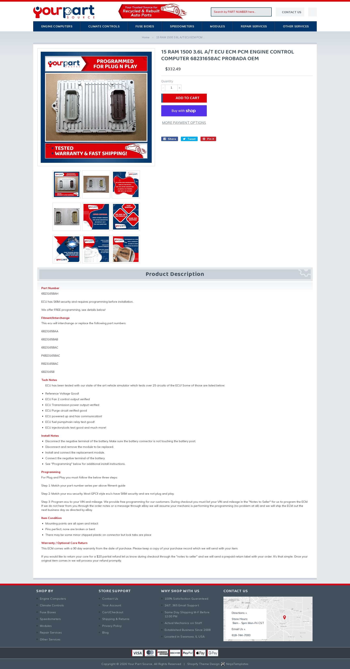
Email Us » (238, 629)
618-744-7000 (241, 635)
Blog (105, 632)
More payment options (184, 122)
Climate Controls (104, 26)
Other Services (296, 26)
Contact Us (110, 598)
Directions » (239, 613)
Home (145, 37)
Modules (217, 26)
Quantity (167, 81)
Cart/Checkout (112, 612)
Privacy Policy (112, 626)
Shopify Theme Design (203, 664)
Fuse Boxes (145, 26)
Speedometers (182, 26)
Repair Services (254, 26)
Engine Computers (57, 26)
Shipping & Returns (116, 619)
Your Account (111, 605)
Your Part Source (140, 664)
